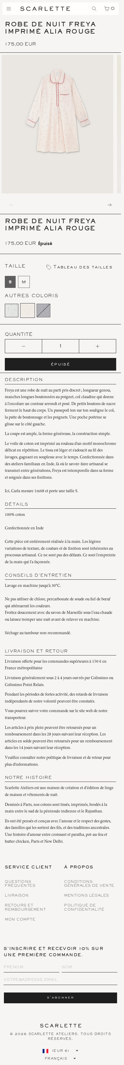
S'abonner (60, 997)
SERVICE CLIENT (28, 867)
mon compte (20, 920)
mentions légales (86, 896)
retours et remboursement (25, 907)
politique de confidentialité (84, 907)
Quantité (19, 335)
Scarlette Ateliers (53, 1034)
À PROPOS (78, 867)
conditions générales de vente (89, 884)
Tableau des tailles (82, 267)
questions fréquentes (20, 884)
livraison (17, 896)
